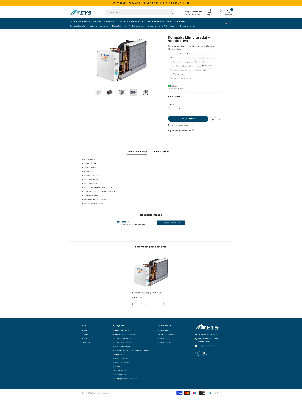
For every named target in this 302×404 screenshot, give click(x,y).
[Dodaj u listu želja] (213, 119)
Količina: (171, 104)
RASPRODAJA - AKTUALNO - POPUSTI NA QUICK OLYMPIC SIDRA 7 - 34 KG (151, 3)
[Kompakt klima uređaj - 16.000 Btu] (151, 271)
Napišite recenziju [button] (171, 223)
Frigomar (181, 89)
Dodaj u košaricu (188, 118)
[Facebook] (197, 353)
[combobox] (137, 12)
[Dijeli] (218, 119)
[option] (121, 59)
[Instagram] (204, 353)
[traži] (140, 12)
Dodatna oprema (161, 151)
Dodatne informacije (137, 151)
